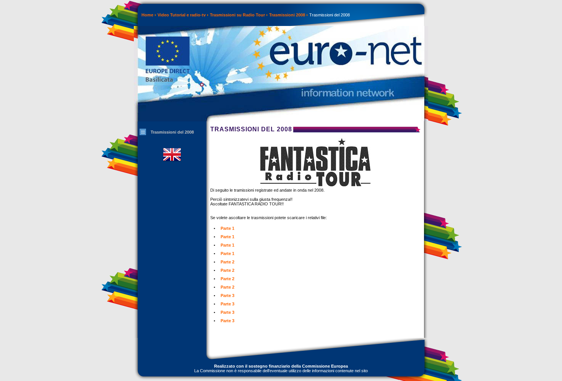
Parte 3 (227, 295)
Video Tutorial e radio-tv (182, 15)
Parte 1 (227, 228)
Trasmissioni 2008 (287, 15)
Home (147, 15)
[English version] (172, 166)
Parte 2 (227, 262)
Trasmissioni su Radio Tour (237, 15)
